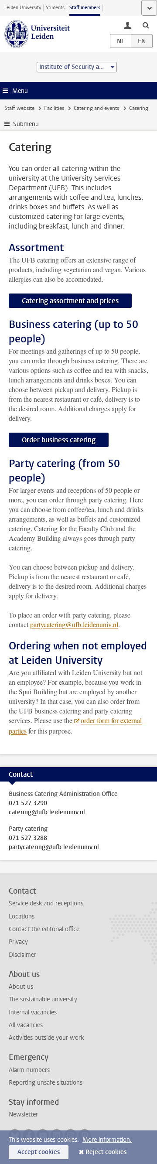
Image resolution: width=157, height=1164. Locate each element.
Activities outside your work (46, 1038)
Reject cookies (105, 1152)
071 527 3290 (28, 803)
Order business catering (59, 439)
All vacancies (26, 1025)
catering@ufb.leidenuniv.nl (47, 812)
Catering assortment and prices (70, 300)
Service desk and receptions (46, 903)
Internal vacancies (33, 1012)
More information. (107, 1140)
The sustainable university (43, 999)
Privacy (18, 942)
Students (55, 7)
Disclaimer (22, 955)
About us (21, 987)
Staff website (19, 108)
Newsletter (23, 1114)
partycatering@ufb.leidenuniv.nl (54, 847)
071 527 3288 (28, 838)
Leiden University (22, 7)
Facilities (54, 108)
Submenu (26, 124)
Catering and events (96, 108)
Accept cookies (38, 1152)
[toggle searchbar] (146, 25)
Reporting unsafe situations (45, 1083)
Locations (21, 916)
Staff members (84, 7)
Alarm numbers (29, 1070)
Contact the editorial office (44, 929)
